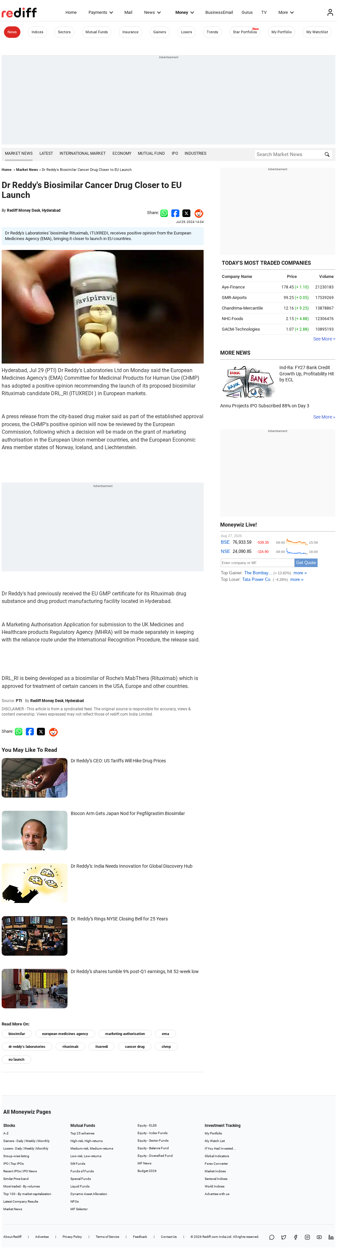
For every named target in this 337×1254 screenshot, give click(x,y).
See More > (324, 338)
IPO (175, 153)
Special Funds (80, 1179)
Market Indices (215, 1171)
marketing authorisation (125, 1034)
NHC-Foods (232, 318)
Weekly (30, 1141)
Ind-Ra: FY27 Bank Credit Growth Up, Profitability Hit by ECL (306, 373)
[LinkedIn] (331, 1238)
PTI (19, 700)
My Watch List (215, 1141)
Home (71, 12)
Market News (19, 153)
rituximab (70, 1047)
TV (264, 12)
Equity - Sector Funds (153, 1140)
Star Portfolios (245, 32)
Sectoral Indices (216, 1179)
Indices (37, 32)
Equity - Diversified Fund (155, 1156)
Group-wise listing (16, 1156)
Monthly (44, 1141)
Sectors (64, 32)
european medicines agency (65, 1034)
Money (181, 12)
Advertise (42, 1237)
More (283, 12)
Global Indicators (217, 1156)
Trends (212, 32)
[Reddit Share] (197, 212)
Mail (128, 12)
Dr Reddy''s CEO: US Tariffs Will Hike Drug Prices (118, 760)
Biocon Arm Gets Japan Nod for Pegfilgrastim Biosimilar (128, 813)
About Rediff (12, 1237)
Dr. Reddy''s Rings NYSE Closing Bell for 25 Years (119, 918)
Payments (98, 12)
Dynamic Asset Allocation (88, 1194)
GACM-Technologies (241, 329)
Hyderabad (51, 210)
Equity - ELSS (147, 1125)
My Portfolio (282, 32)
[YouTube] (319, 1238)
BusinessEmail (219, 12)
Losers (186, 32)
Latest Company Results (20, 1201)
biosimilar (17, 1034)
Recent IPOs (12, 1171)
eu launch (16, 1059)
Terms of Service (107, 1237)
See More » (324, 417)
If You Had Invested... (220, 1148)
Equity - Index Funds (153, 1133)
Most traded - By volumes (21, 1186)
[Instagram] (307, 1238)
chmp (166, 1047)
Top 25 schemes (82, 1133)
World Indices (214, 1186)
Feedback (140, 1237)
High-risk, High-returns (86, 1141)
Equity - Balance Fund (153, 1148)
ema (165, 1034)
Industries (195, 153)
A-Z (6, 1133)
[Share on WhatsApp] (271, 1238)
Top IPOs (17, 1163)
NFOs (74, 1201)
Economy (122, 153)
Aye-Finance (233, 287)
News (149, 12)
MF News (144, 1163)
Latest (46, 153)
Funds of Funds (82, 1171)
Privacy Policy (72, 1237)
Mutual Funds (97, 32)
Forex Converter (216, 1163)
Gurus (247, 12)
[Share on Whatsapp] (164, 212)
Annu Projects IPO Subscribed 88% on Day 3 (264, 405)
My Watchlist (317, 32)
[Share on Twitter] (186, 212)
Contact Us (169, 1237)
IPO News (30, 1171)
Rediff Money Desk (23, 210)
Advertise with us (217, 1194)
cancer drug (134, 1047)
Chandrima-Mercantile (242, 308)
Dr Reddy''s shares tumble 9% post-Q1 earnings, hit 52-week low (135, 971)
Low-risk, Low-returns (85, 1156)
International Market (83, 153)
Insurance (130, 32)
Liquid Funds (80, 1186)
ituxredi (101, 1047)
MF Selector (79, 1209)
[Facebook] (295, 1238)
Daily (19, 1141)
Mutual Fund (151, 153)
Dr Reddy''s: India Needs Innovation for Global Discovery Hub (132, 866)
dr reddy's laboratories (27, 1047)
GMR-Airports (234, 297)
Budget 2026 (147, 1171)
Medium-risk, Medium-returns (91, 1148)
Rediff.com (210, 1237)
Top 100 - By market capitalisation (27, 1194)
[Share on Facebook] (175, 212)
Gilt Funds (77, 1163)
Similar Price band (16, 1179)
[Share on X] (283, 1238)
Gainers (159, 32)
